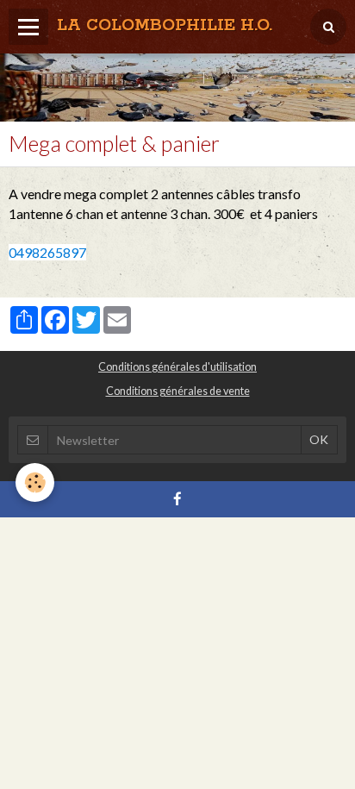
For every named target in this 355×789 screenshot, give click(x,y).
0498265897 (47, 252)
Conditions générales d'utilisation (177, 366)
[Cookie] (35, 482)
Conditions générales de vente (178, 391)
